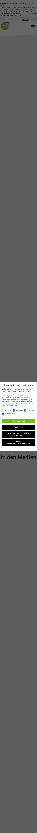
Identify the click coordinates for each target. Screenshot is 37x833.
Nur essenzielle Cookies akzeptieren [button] (18, 434)
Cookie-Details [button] (8, 448)
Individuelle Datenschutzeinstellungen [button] (18, 442)
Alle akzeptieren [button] (18, 421)
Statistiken (19, 410)
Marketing (30, 410)
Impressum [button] (30, 448)
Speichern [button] (18, 427)
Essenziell (7, 410)
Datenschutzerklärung (9, 406)
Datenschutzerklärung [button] (19, 448)
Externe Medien (9, 414)
